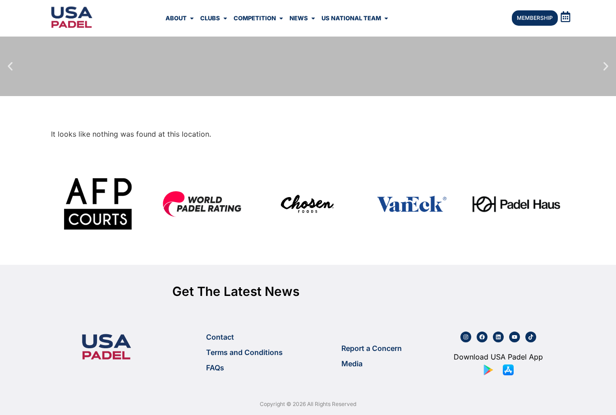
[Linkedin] (498, 337)
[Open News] (313, 18)
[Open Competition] (281, 18)
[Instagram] (465, 337)
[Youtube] (514, 337)
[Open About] (192, 18)
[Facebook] (482, 337)
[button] (10, 66)
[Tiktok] (530, 337)
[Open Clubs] (225, 18)
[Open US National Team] (386, 18)
